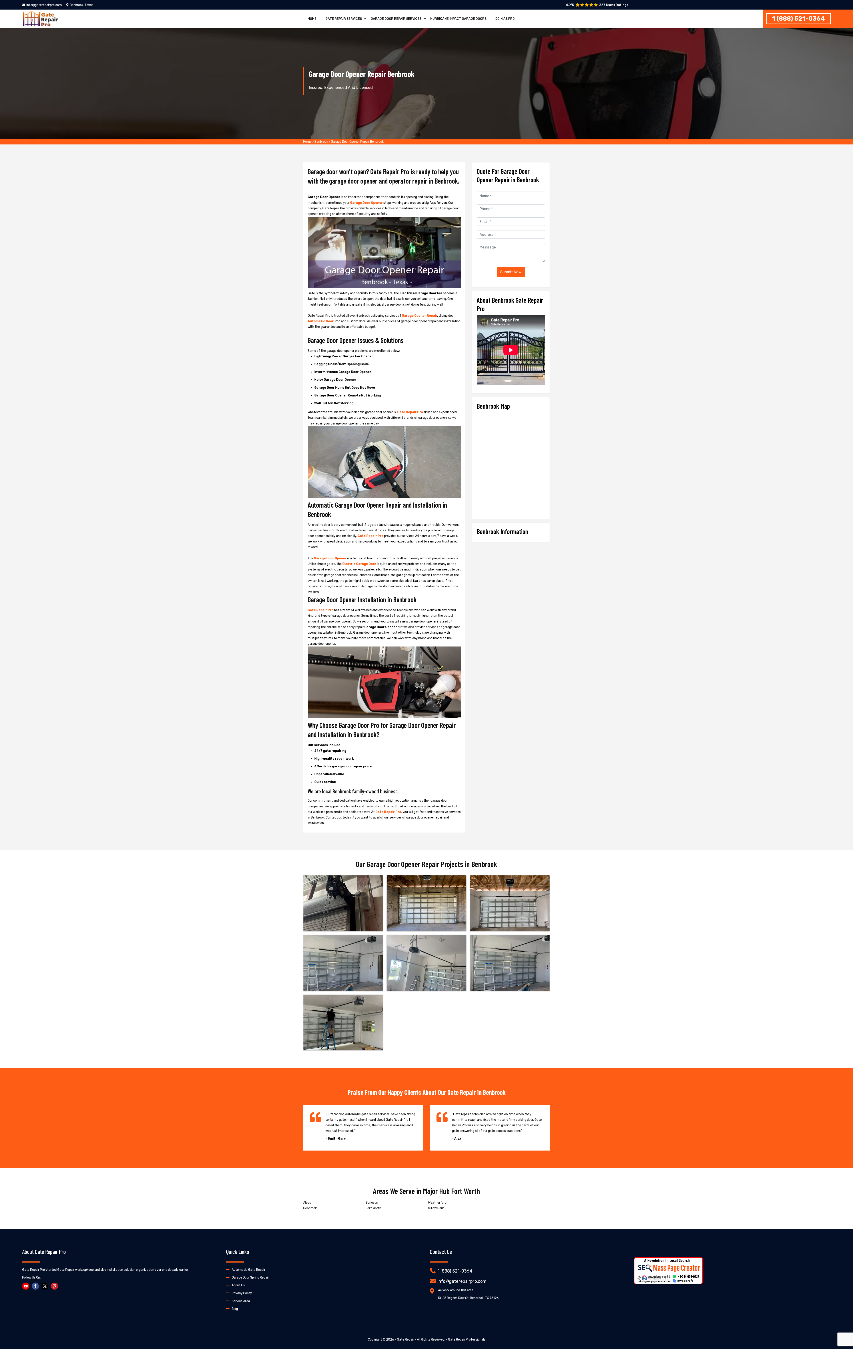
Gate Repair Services (343, 19)
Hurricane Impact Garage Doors (458, 19)
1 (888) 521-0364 (798, 18)
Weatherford (437, 1203)
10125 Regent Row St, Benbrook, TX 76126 (468, 1298)
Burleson (372, 1203)
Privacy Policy (242, 1293)
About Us (238, 1285)
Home (312, 19)
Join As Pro (505, 19)
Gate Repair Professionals (466, 1339)
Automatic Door (321, 321)
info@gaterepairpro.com (44, 5)
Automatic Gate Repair (248, 1270)
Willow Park (436, 1208)
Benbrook (321, 142)
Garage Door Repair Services (396, 19)
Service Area (241, 1301)
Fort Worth (373, 1208)
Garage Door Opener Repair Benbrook (357, 142)
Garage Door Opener (366, 203)
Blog (235, 1309)
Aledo (307, 1203)
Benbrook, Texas (81, 5)
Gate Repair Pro (410, 412)
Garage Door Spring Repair (250, 1277)
